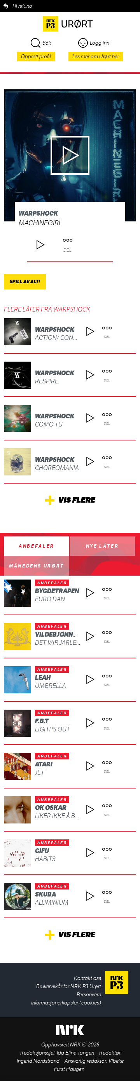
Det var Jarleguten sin (71, 642)
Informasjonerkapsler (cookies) (66, 1002)
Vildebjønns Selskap (70, 634)
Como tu (49, 424)
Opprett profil (36, 56)
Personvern (89, 994)
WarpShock (38, 213)
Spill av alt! (25, 281)
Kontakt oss (87, 978)
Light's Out (52, 729)
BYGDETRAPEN (57, 591)
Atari (43, 764)
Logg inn (99, 43)
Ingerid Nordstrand (38, 1061)
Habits (45, 859)
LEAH (43, 677)
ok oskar (50, 807)
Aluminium (51, 902)
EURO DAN (50, 599)
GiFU (42, 851)
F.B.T (42, 721)
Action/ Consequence (69, 337)
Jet (39, 772)
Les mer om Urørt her (95, 56)
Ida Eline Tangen (75, 1053)
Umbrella (50, 685)
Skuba (45, 894)
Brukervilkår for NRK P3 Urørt (68, 986)
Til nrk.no (22, 6)
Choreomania (57, 468)
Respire (46, 381)
